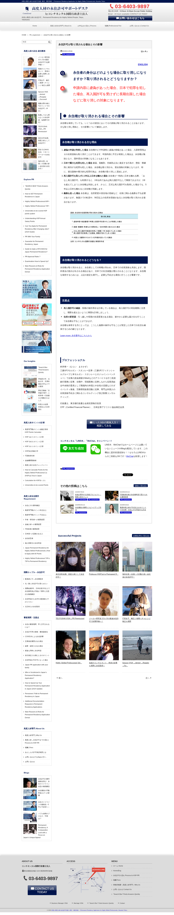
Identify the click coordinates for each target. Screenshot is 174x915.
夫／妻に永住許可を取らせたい (36, 584)
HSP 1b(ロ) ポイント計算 (34, 442)
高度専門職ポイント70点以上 (35, 515)
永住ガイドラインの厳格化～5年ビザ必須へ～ (44, 804)
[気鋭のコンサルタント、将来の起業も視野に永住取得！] (104, 659)
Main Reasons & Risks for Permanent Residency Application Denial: (37, 269)
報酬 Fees (117, 880)
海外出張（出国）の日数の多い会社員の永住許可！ (136, 575)
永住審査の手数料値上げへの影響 (44, 793)
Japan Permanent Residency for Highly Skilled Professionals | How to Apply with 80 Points (37, 551)
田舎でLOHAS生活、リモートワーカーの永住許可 (44, 153)
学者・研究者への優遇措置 (35, 520)
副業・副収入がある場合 (34, 646)
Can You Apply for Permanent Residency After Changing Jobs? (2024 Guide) (37, 229)
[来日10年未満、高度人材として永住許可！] (71, 571)
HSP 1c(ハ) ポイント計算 (34, 446)
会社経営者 (29, 538)
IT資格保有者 (30, 456)
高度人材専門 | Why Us (33, 735)
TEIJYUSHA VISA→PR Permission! (70, 618)
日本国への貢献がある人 (34, 534)
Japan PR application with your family (36, 666)
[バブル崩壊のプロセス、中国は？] (30, 822)
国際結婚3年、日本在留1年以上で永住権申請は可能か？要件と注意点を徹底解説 (37, 591)
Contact (122, 903)
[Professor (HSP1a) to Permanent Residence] (104, 571)
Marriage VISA (78, 903)
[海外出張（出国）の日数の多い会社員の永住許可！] (137, 571)
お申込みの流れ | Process (87, 26)
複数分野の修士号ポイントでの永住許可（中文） (44, 107)
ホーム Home (118, 866)
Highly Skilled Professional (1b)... (69, 663)
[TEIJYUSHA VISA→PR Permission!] (71, 615)
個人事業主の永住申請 (33, 543)
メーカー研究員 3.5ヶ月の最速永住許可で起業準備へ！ (104, 619)
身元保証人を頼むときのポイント (37, 655)
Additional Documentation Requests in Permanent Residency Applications (34, 704)
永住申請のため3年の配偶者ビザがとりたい (37, 600)
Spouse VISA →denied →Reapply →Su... (135, 664)
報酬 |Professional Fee (113, 26)
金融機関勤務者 (30, 460)
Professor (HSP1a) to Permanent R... (103, 574)
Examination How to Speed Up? (37, 261)
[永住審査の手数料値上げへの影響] (30, 798)
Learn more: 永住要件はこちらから (76, 335)
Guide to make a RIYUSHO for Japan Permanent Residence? (36, 250)
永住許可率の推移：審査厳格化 (36, 632)
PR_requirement (68, 54)
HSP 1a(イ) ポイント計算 (34, 437)
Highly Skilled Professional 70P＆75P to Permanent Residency (37, 559)
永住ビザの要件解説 (32, 505)
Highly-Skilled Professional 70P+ (37, 206)
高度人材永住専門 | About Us (60, 26)
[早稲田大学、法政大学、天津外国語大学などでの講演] (30, 387)
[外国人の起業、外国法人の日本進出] (30, 411)
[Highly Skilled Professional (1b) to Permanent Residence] (71, 659)
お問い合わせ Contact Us (122, 889)
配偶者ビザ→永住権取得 (34, 579)
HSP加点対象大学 (31, 451)
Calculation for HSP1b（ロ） (35, 480)
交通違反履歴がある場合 (34, 641)
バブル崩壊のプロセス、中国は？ (44, 816)
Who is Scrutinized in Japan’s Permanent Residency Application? (36, 675)
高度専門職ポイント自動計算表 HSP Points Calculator (36, 430)
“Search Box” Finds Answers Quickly (126, 894)
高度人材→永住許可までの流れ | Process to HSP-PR (37, 741)
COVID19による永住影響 (34, 636)
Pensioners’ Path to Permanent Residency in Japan (36, 695)
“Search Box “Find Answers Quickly (43, 369)
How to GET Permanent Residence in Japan (33, 195)
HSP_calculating (81, 499)
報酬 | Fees (29, 748)
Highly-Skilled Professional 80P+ (37, 201)
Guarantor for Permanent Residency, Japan (34, 242)
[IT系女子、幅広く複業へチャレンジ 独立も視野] (137, 615)
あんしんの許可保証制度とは (35, 752)
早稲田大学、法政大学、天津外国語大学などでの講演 (44, 382)
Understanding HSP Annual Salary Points (35, 219)
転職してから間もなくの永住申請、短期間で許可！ (44, 118)
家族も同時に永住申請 (33, 651)
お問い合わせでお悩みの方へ (35, 757)
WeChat (129, 456)
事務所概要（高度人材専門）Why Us (126, 885)
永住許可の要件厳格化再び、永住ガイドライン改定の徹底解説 (44, 782)
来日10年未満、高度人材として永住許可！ (70, 575)
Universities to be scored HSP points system (36, 212)
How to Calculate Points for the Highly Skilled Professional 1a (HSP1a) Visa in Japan (36, 473)
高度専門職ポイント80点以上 (35, 510)
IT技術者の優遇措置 (32, 529)
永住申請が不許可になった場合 (36, 660)
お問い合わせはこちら (132, 18)
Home (34, 26)
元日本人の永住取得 (32, 607)
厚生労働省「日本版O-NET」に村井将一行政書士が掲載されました (44, 395)
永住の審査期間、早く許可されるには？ (37, 625)
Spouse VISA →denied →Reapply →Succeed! (43, 95)
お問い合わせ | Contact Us (139, 26)
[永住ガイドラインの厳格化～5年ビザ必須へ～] (30, 810)
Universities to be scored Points (36, 485)
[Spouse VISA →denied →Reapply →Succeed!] (137, 659)
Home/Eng (117, 871)
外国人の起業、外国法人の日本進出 (44, 406)
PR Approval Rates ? (32, 257)
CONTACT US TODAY (44, 890)
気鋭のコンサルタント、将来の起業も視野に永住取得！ (103, 664)
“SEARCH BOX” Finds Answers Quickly (36, 187)
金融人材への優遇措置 (33, 524)
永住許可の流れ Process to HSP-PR (126, 875)
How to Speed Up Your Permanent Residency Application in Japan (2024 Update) (37, 686)
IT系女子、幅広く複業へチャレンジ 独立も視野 (136, 619)
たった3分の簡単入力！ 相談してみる (106, 424)
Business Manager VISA (60, 903)
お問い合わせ (30, 762)
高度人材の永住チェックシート (36, 465)
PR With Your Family (32, 237)
